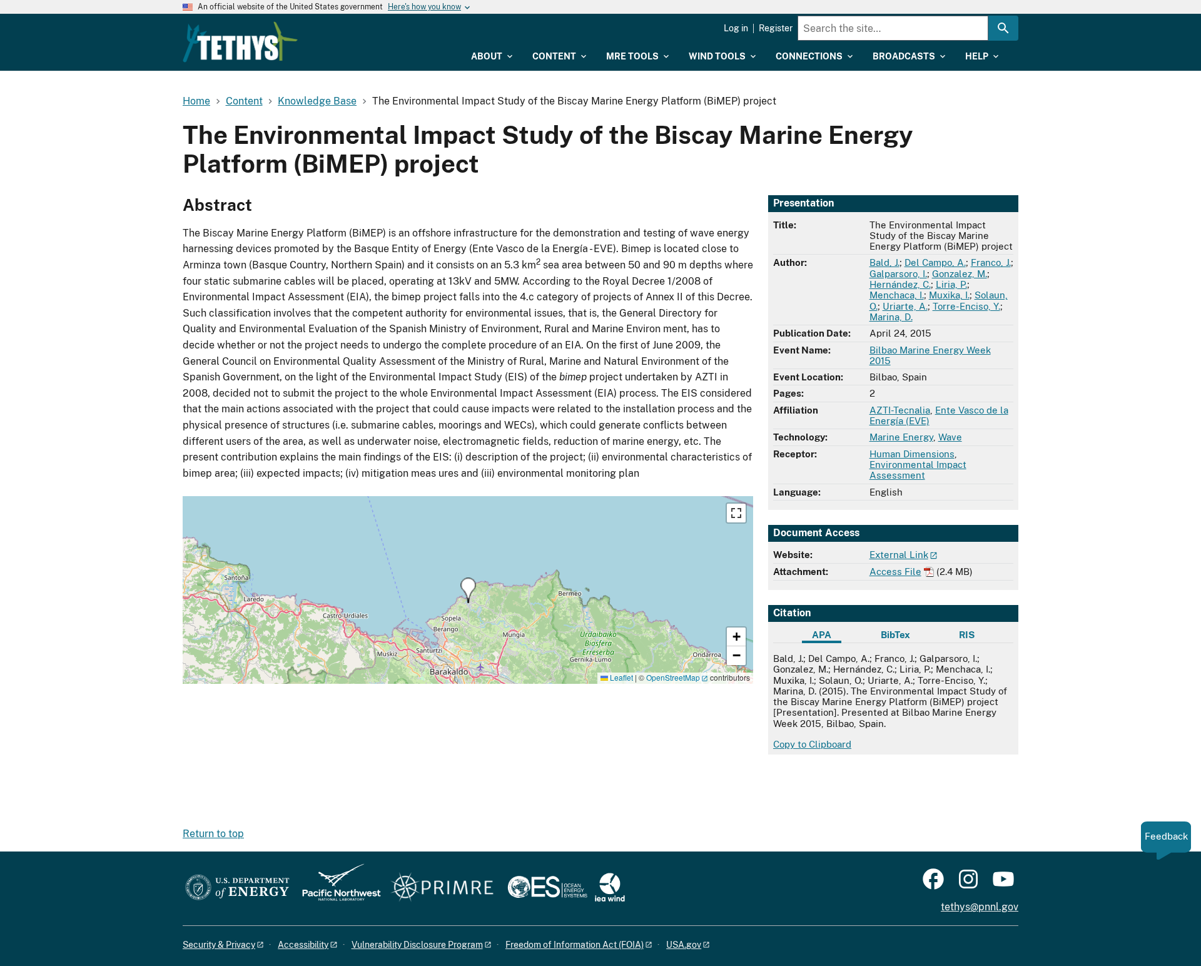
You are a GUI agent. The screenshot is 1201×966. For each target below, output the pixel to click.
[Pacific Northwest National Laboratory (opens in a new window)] (336, 888)
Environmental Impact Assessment (917, 469)
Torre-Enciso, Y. (966, 306)
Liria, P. (951, 284)
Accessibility (303, 945)
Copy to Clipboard (812, 744)
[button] (468, 590)
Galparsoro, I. (898, 273)
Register (776, 28)
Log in (736, 28)
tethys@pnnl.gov (979, 907)
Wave (950, 437)
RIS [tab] (967, 634)
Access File (895, 571)
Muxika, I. (949, 295)
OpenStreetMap (673, 677)
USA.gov (683, 945)
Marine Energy (901, 437)
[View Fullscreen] (736, 513)
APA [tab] (821, 634)
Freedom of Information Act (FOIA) (574, 945)
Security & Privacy (219, 945)
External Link (898, 554)
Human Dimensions (912, 454)
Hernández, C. (900, 284)
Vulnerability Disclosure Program (417, 945)
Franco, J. (991, 262)
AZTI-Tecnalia (899, 410)
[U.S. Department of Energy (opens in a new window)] (237, 888)
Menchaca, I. (896, 295)
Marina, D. (891, 317)
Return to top (213, 834)
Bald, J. (884, 262)
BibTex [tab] (895, 634)
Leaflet (620, 677)
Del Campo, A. (935, 262)
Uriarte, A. (905, 306)
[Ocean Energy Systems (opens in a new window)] (548, 888)
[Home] (240, 42)
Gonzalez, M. (959, 273)
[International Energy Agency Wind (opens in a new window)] (610, 888)
